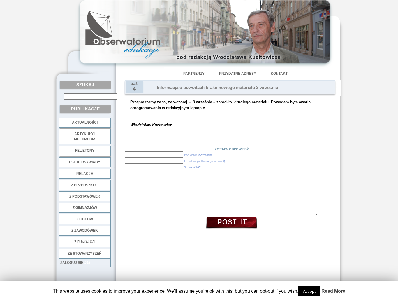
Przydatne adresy (237, 73)
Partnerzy (194, 73)
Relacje (84, 174)
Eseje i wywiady (84, 162)
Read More (333, 291)
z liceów (84, 219)
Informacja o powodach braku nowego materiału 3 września (217, 87)
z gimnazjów (85, 208)
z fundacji (84, 242)
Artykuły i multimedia (85, 136)
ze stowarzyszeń (85, 254)
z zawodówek (84, 231)
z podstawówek (84, 196)
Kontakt (279, 73)
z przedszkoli (84, 185)
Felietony (84, 151)
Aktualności (85, 123)
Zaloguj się (71, 263)
